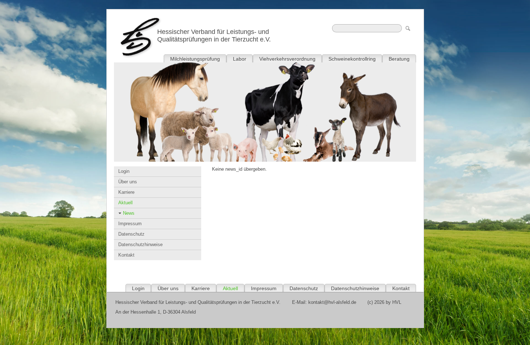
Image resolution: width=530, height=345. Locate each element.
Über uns (127, 181)
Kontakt (126, 255)
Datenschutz (131, 234)
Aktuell (125, 202)
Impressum (130, 223)
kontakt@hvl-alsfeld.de (332, 302)
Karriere (126, 192)
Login (123, 171)
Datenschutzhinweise (140, 244)
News (128, 213)
